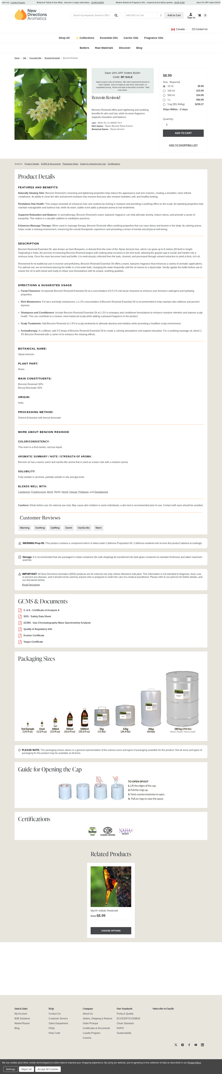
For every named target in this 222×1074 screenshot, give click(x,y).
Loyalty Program (7, 3)
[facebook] (189, 1044)
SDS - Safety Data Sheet (37, 616)
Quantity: (168, 118)
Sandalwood (101, 492)
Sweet (68, 528)
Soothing (40, 528)
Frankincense (38, 492)
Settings (10, 1069)
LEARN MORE (87, 3)
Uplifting (55, 528)
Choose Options (111, 931)
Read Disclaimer (31, 585)
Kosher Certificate (34, 635)
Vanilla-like (84, 528)
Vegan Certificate (33, 642)
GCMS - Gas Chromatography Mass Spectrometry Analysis (57, 622)
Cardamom (24, 492)
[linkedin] (202, 1044)
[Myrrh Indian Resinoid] (111, 886)
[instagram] (182, 1044)
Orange (73, 492)
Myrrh (50, 492)
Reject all (26, 1069)
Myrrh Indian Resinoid (104, 910)
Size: (171, 81)
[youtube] (195, 1044)
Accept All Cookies (48, 1069)
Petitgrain (83, 492)
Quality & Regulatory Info (38, 629)
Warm (98, 528)
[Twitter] (175, 1044)
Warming (24, 528)
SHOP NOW (169, 3)
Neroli (65, 492)
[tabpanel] (111, 900)
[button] (116, 15)
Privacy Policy (194, 1062)
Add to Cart (174, 15)
